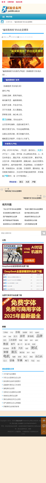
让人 (5, 360)
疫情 (19, 357)
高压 (38, 361)
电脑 (14, 357)
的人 (25, 356)
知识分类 (19, 2)
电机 (6, 355)
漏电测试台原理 (8, 388)
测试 (34, 347)
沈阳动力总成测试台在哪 (12, 392)
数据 (5, 343)
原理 (22, 336)
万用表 (5, 332)
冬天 (31, 332)
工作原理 (13, 339)
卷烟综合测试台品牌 (10, 395)
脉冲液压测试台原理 (32, 213)
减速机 (37, 332)
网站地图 (14, 423)
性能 (20, 340)
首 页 (3, 2)
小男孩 (23, 434)
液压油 (22, 352)
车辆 (19, 360)
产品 (11, 332)
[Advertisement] (23, 460)
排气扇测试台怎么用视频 (12, 403)
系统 (31, 357)
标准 (33, 344)
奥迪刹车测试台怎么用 (32, 216)
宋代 (4, 340)
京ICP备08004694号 (30, 423)
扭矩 (26, 340)
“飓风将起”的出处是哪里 (13, 191)
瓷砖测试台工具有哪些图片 (12, 224)
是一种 (27, 344)
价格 (18, 332)
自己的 (38, 356)
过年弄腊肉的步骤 (31, 224)
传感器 (25, 332)
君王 (4, 119)
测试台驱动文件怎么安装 (12, 399)
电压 (33, 352)
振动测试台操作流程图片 (12, 381)
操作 (31, 340)
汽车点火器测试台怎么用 (12, 377)
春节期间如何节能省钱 (11, 220)
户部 (6, 175)
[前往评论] (43, 425)
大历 (39, 150)
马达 (32, 360)
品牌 (40, 335)
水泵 (13, 348)
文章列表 (10, 2)
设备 (12, 360)
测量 (5, 352)
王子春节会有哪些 (9, 374)
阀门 (27, 360)
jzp (8, 37)
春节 (13, 343)
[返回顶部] (43, 431)
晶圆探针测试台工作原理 (12, 385)
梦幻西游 (6, 348)
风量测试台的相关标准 (11, 406)
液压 (14, 352)
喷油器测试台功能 (31, 220)
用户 (28, 352)
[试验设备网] (23, 9)
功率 (4, 336)
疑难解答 (21, 423)
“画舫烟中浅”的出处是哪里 (32, 198)
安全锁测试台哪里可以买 (11, 213)
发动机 (30, 336)
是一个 (20, 344)
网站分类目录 (34, 420)
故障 (36, 340)
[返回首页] (43, 420)
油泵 (26, 348)
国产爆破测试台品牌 (10, 216)
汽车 (21, 348)
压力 (15, 336)
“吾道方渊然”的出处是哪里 (34, 209)
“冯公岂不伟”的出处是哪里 (12, 209)
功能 (9, 336)
